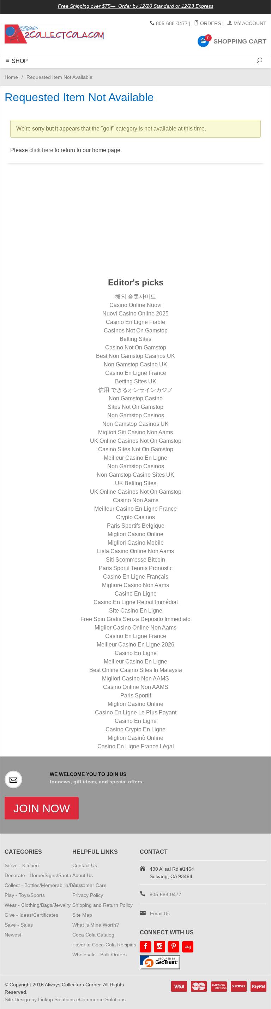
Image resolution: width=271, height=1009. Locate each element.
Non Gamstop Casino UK (135, 364)
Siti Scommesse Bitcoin (135, 560)
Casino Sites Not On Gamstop (135, 449)
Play (132, 72)
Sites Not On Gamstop (135, 407)
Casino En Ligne (136, 594)
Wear (146, 72)
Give (160, 72)
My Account (249, 23)
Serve (74, 72)
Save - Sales (19, 925)
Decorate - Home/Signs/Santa (38, 875)
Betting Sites (135, 339)
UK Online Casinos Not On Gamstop (135, 441)
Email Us (160, 913)
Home (11, 77)
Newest (13, 935)
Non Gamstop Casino (136, 398)
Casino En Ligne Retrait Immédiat (136, 602)
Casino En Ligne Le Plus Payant (135, 712)
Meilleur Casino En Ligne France (135, 509)
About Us (82, 875)
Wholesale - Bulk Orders (99, 954)
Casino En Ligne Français (135, 577)
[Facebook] (145, 946)
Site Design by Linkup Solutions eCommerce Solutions (65, 999)
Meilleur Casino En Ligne (135, 458)
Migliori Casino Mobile (136, 543)
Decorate (94, 72)
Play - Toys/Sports (25, 895)
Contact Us (84, 865)
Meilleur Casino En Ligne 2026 (135, 645)
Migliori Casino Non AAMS (135, 678)
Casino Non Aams (135, 500)
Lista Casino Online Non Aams (135, 551)
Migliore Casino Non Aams (135, 585)
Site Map (82, 915)
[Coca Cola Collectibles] (54, 34)
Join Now (41, 808)
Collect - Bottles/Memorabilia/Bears (44, 885)
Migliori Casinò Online (135, 738)
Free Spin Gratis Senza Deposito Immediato (135, 619)
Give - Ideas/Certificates (31, 915)
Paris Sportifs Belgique (135, 526)
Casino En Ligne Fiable (135, 322)
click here (41, 150)
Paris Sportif (135, 695)
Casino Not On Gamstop (135, 347)
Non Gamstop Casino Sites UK (135, 475)
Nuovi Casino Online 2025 (135, 314)
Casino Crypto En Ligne (135, 729)
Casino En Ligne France (135, 373)
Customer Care (89, 885)
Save (173, 72)
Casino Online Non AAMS (135, 687)
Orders (210, 23)
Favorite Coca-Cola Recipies (104, 944)
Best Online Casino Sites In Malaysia (135, 670)
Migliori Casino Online (135, 534)
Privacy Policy (87, 895)
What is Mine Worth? (95, 925)
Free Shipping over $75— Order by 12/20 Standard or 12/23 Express (135, 6)
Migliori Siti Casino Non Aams (135, 432)
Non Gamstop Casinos (135, 415)
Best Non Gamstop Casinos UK (135, 356)
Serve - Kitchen (22, 865)
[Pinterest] (173, 946)
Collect (116, 72)
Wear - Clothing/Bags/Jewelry (38, 905)
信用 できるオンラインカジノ (135, 390)
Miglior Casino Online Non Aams (135, 628)
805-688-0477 (172, 23)
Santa (189, 72)
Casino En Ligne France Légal (135, 746)
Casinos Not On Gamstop (136, 330)
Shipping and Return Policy (102, 905)
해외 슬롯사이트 (135, 297)
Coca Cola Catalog (93, 935)
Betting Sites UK (135, 381)
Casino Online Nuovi (135, 305)
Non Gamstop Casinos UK (135, 424)
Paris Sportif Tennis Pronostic (136, 568)
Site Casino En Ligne (135, 611)
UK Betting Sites (135, 483)
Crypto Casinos (135, 517)
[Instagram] (159, 946)
